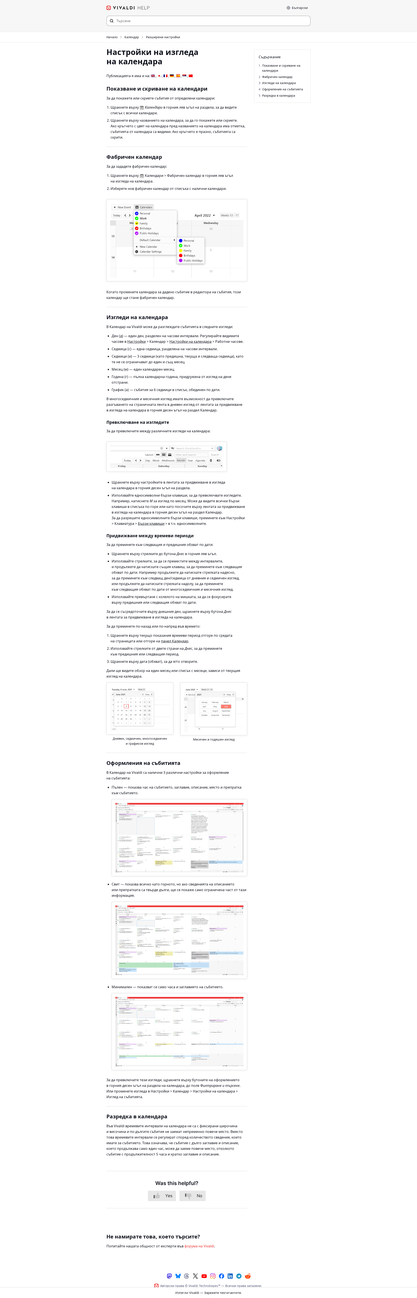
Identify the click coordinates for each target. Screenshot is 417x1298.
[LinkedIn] (230, 1276)
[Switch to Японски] (159, 76)
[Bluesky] (178, 1276)
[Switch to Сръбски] (184, 76)
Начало (111, 37)
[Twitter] (195, 1276)
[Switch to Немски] (172, 76)
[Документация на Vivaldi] (128, 8)
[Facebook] (221, 1276)
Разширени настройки (163, 37)
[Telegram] (239, 1276)
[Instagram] (213, 1276)
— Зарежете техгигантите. (208, 1292)
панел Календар (174, 641)
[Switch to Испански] (178, 76)
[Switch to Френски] (165, 76)
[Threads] (187, 1276)
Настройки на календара (190, 341)
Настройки (136, 341)
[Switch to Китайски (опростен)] (191, 76)
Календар (131, 37)
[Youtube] (204, 1276)
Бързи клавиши (151, 523)
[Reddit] (248, 1276)
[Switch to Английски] (153, 76)
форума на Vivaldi (199, 1246)
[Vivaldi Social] (169, 1276)
